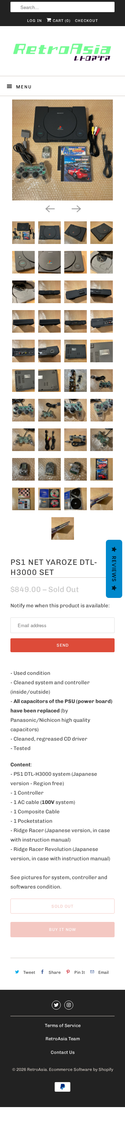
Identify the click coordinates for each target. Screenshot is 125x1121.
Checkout (86, 20)
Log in (34, 20)
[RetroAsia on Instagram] (68, 1005)
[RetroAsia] (62, 54)
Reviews (114, 569)
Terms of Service (63, 1025)
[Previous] (49, 208)
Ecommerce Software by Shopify (81, 1069)
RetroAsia (37, 1069)
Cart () (60, 20)
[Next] (75, 208)
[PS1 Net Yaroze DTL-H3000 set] (62, 150)
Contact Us (63, 1052)
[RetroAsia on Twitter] (56, 1005)
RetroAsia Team (62, 1038)
